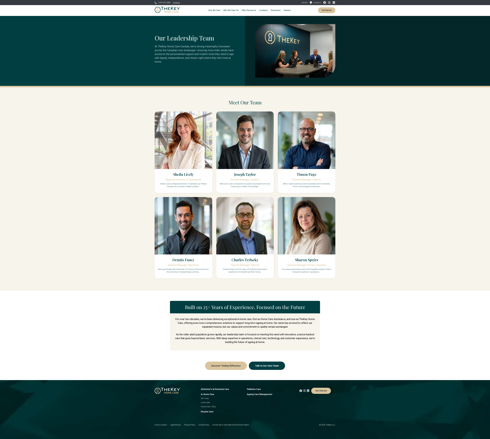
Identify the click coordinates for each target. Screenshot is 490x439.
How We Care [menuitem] (214, 10)
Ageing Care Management (259, 394)
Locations (317, 3)
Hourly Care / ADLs (208, 407)
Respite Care (207, 411)
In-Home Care (207, 394)
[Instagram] (330, 2)
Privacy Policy (189, 425)
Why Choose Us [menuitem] (249, 10)
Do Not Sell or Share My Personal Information (230, 425)
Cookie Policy (203, 425)
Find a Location (161, 425)
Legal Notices (175, 425)
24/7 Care (205, 398)
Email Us (176, 3)
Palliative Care (254, 389)
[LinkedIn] (333, 2)
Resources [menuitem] (276, 10)
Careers (305, 3)
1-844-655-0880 (164, 3)
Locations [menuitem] (263, 10)
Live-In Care (205, 403)
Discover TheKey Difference (226, 365)
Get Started (327, 10)
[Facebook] (325, 2)
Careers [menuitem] (287, 10)
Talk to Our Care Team (267, 365)
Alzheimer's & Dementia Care (215, 389)
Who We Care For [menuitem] (231, 10)
